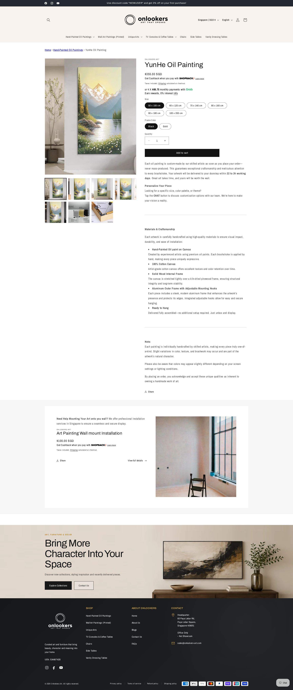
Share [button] (151, 391)
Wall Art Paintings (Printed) (98, 622)
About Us (136, 622)
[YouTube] (61, 668)
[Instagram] (47, 668)
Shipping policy (170, 683)
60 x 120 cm (175, 105)
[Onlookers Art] (60, 622)
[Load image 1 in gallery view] (55, 189)
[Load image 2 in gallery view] (79, 189)
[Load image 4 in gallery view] (125, 189)
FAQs (134, 643)
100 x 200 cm (176, 113)
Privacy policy (116, 683)
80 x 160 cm (217, 105)
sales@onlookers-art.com (189, 643)
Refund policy (153, 683)
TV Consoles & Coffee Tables (99, 636)
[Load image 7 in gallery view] (102, 212)
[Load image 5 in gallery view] (55, 212)
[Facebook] (54, 668)
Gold (165, 126)
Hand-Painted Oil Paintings (68, 50)
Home (48, 50)
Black (151, 126)
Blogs (134, 629)
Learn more (199, 78)
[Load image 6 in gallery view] (79, 212)
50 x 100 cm (154, 105)
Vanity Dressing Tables (96, 657)
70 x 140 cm (196, 105)
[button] (48, 20)
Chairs (89, 643)
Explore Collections (58, 585)
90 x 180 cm (154, 113)
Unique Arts (91, 629)
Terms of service (135, 683)
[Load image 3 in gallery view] (102, 189)
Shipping (162, 83)
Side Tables (91, 650)
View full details (135, 460)
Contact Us (84, 585)
